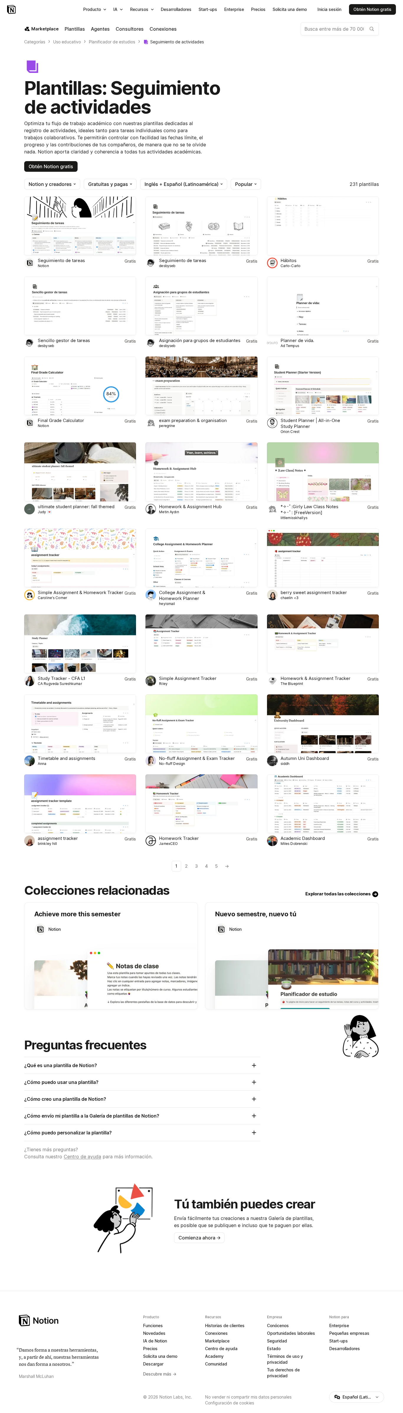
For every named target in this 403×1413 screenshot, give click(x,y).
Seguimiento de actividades (177, 41)
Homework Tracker (179, 838)
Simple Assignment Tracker (188, 678)
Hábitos (288, 260)
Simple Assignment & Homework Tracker (80, 592)
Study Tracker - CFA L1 (61, 678)
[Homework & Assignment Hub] (201, 471)
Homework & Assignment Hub (190, 506)
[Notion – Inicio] (12, 9)
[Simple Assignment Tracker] (201, 643)
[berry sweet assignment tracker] (323, 558)
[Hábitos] (323, 226)
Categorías (34, 41)
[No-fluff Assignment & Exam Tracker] (201, 723)
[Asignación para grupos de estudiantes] (201, 306)
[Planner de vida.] (323, 306)
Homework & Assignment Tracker (315, 678)
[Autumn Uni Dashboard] (323, 723)
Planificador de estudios (112, 41)
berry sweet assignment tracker (314, 592)
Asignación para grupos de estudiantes (199, 340)
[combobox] (340, 28)
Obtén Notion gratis (51, 166)
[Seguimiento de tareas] (80, 226)
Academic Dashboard (303, 838)
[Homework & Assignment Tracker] (323, 643)
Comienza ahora (199, 1238)
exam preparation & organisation (193, 420)
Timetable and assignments (66, 758)
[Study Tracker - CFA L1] (80, 643)
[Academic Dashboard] (323, 803)
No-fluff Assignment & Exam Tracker (197, 758)
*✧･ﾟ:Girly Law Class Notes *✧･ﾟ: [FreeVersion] (309, 509)
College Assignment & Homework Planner (182, 595)
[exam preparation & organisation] (201, 385)
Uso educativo (67, 41)
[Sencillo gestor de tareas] (80, 306)
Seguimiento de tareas (61, 260)
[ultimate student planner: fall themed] (80, 471)
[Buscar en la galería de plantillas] (372, 29)
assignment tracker (58, 838)
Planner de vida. (297, 340)
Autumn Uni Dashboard (305, 758)
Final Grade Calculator (61, 420)
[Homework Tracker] (201, 803)
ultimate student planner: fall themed (76, 506)
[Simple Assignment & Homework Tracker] (80, 558)
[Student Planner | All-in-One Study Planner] (323, 385)
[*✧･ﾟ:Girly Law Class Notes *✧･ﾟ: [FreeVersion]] (323, 471)
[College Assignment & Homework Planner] (201, 558)
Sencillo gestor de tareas (64, 340)
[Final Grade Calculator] (80, 385)
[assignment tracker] (80, 803)
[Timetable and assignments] (80, 723)
